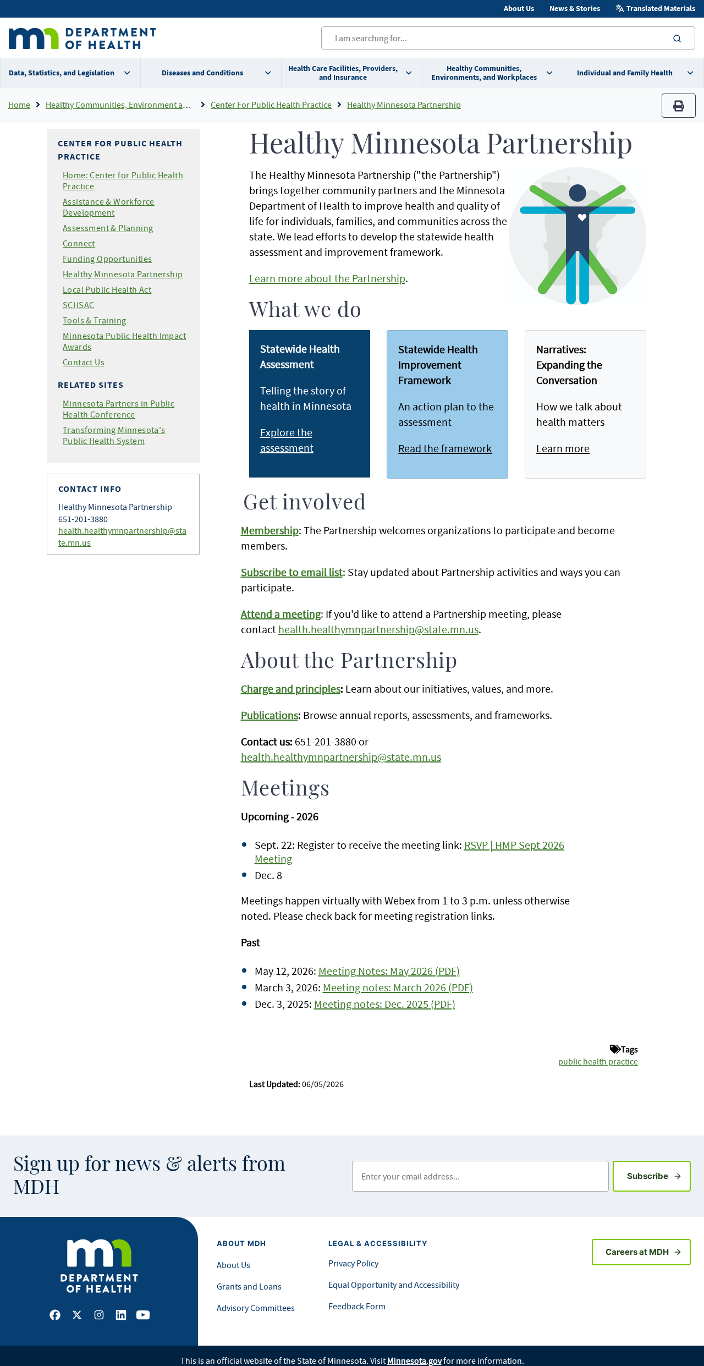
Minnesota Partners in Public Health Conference (118, 409)
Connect (79, 243)
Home (19, 104)
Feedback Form (357, 1306)
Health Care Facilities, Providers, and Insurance (343, 73)
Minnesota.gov (414, 1360)
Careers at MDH (637, 1252)
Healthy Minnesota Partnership (404, 104)
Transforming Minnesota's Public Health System (114, 435)
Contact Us (84, 361)
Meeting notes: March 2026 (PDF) (398, 987)
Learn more (563, 448)
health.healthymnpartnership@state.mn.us (378, 629)
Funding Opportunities (107, 258)
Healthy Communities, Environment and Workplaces (142, 104)
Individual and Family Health (625, 73)
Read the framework (445, 448)
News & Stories (574, 8)
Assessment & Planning (108, 227)
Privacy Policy (353, 1263)
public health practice (598, 1061)
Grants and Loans (249, 1286)
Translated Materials (660, 8)
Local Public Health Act (107, 289)
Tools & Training (94, 320)
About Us (519, 8)
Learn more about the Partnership (327, 278)
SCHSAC (78, 304)
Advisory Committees (256, 1307)
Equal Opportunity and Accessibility (393, 1284)
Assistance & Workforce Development (109, 207)
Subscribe (659, 1175)
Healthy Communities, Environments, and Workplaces (484, 73)
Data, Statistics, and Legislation (61, 73)
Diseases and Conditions (202, 73)
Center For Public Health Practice (271, 104)
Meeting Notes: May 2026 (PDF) (389, 971)
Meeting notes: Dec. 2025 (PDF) (384, 1004)
